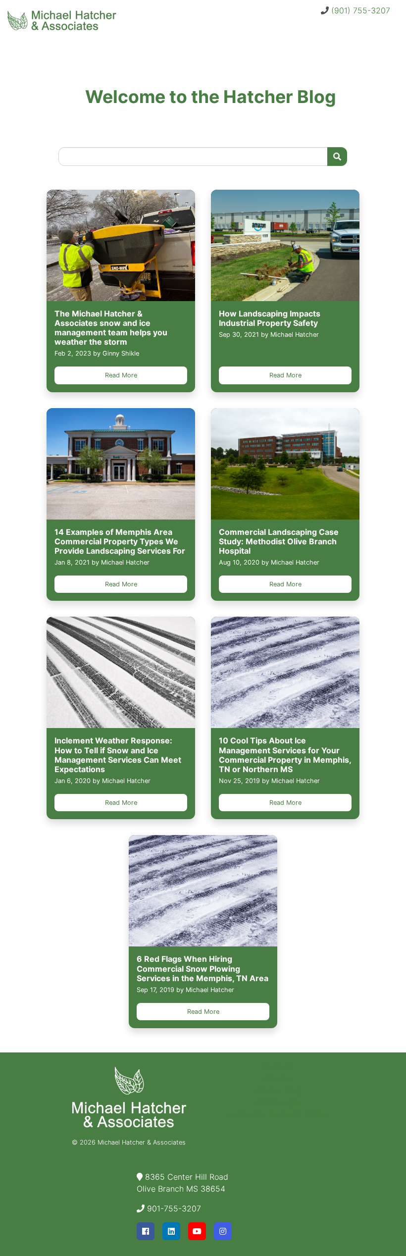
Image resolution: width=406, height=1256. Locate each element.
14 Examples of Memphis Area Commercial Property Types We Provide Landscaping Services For (119, 541)
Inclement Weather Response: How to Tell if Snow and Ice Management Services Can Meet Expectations (117, 754)
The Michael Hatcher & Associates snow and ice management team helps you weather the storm (110, 328)
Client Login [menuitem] (277, 1102)
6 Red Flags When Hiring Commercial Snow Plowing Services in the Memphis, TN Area (202, 968)
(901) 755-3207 (360, 10)
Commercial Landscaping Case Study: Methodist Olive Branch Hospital (279, 541)
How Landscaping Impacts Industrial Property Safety (269, 318)
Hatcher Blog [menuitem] (277, 1090)
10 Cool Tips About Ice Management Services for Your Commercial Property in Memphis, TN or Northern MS (285, 754)
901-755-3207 (174, 1208)
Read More (121, 375)
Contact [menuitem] (277, 1066)
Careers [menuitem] (277, 1078)
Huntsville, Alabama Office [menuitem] (277, 1114)
